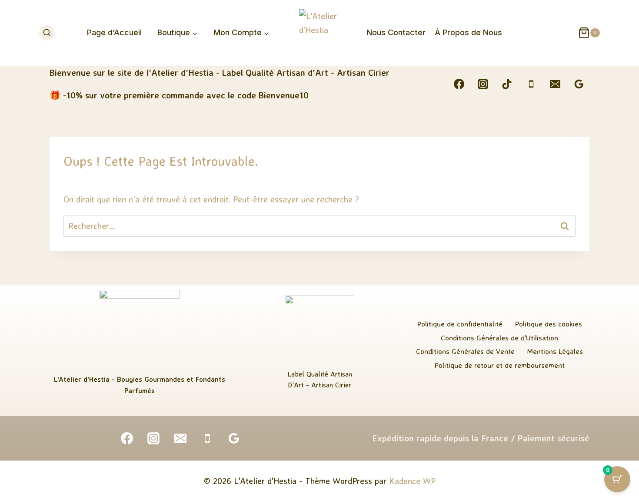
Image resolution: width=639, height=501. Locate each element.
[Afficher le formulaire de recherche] (46, 32)
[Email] (180, 438)
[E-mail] (555, 84)
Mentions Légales (555, 351)
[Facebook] (459, 84)
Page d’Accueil (114, 32)
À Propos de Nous (468, 32)
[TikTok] (506, 84)
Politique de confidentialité (460, 323)
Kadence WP (412, 480)
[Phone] (531, 84)
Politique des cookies (548, 323)
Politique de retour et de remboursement (499, 365)
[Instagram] (483, 84)
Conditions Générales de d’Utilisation (499, 337)
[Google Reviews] (579, 84)
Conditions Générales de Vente (465, 351)
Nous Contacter (396, 32)
